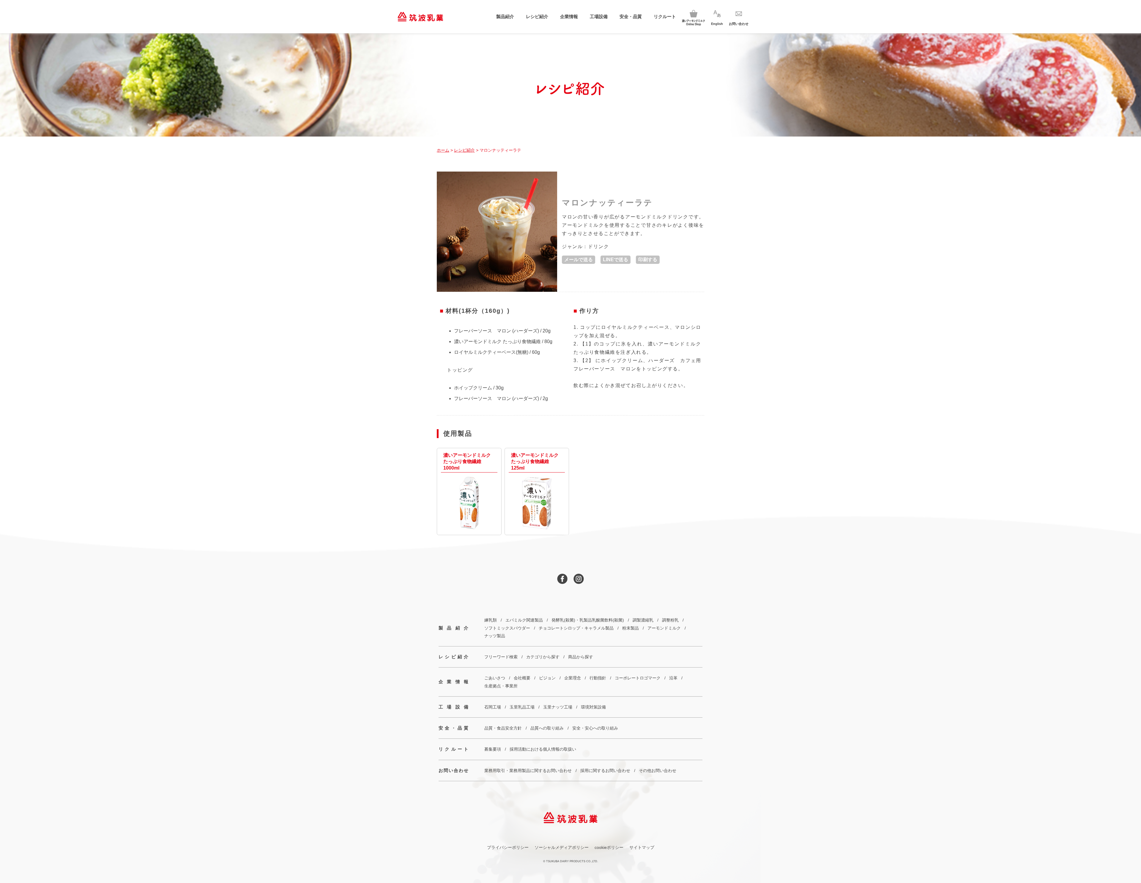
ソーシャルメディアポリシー (562, 847)
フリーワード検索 (501, 656)
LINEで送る (615, 259)
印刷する (647, 259)
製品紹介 (505, 16)
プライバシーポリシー (508, 847)
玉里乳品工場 (522, 707)
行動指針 (598, 678)
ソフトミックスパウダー (507, 628)
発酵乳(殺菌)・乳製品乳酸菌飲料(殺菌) (587, 620)
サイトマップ (641, 847)
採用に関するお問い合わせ (605, 770)
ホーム (443, 150)
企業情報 (569, 16)
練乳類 (490, 620)
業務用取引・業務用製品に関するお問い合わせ (528, 770)
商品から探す (580, 656)
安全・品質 (631, 16)
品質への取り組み (547, 728)
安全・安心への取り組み (595, 728)
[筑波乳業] (420, 16)
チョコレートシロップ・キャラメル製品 (576, 628)
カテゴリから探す (543, 656)
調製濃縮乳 (643, 620)
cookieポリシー (609, 847)
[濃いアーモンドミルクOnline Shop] (693, 17)
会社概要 (522, 678)
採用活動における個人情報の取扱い (543, 749)
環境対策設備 (593, 707)
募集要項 (492, 749)
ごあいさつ (494, 678)
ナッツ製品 (494, 635)
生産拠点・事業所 (501, 686)
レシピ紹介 (537, 16)
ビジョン (547, 678)
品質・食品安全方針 (503, 728)
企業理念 (572, 678)
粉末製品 (630, 628)
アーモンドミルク (664, 628)
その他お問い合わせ (657, 770)
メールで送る (578, 259)
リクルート (665, 16)
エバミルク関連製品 (524, 620)
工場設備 (599, 16)
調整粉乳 (670, 620)
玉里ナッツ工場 (557, 707)
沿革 (673, 678)
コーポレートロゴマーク (638, 678)
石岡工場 (492, 707)
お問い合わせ (453, 770)
